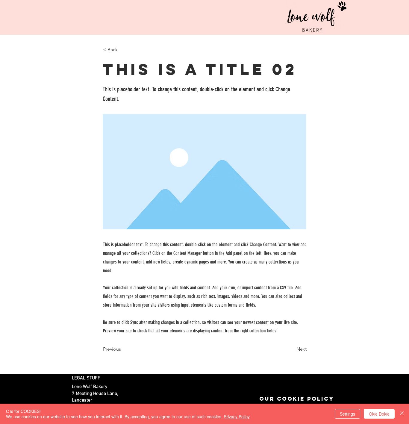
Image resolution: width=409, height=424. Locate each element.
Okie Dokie (379, 414)
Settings (347, 414)
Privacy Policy (237, 417)
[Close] (401, 413)
